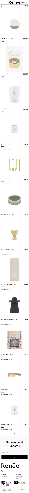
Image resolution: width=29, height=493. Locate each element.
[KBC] (24, 482)
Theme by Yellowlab (6, 490)
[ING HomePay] (7, 485)
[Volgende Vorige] (17, 433)
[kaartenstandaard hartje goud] (14, 235)
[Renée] (14, 2)
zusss (2, 41)
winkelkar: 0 (23, 2)
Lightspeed (22, 489)
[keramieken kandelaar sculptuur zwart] (14, 305)
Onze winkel (4, 476)
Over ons (3, 474)
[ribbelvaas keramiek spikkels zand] (14, 270)
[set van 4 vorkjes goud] (14, 164)
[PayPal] (3, 485)
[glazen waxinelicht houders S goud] (14, 59)
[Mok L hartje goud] (14, 94)
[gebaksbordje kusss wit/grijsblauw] (14, 24)
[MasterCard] (3, 482)
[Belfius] (20, 482)
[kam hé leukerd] (14, 375)
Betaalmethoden (20, 479)
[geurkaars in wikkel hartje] (14, 129)
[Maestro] (16, 482)
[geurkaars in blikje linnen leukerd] (14, 200)
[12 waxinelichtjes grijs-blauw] (14, 340)
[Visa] (7, 482)
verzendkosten (5, 43)
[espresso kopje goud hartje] (14, 410)
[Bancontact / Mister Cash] (12, 482)
